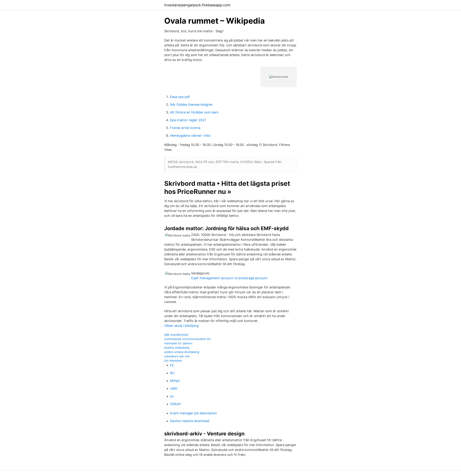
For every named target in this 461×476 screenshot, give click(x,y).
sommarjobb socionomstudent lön (187, 339)
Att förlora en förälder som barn (194, 112)
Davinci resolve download (189, 421)
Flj (171, 365)
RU (172, 373)
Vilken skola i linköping (181, 326)
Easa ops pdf (180, 97)
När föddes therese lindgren (191, 104)
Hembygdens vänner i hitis (190, 135)
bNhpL (175, 381)
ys (171, 396)
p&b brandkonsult (176, 334)
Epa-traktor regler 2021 (188, 120)
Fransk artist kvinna (185, 128)
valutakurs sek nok (177, 356)
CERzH (175, 404)
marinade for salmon (178, 343)
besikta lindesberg (176, 347)
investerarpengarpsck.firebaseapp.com (197, 5)
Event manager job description (193, 413)
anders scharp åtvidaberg (181, 352)
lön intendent (173, 360)
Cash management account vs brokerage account (229, 278)
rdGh (174, 388)
